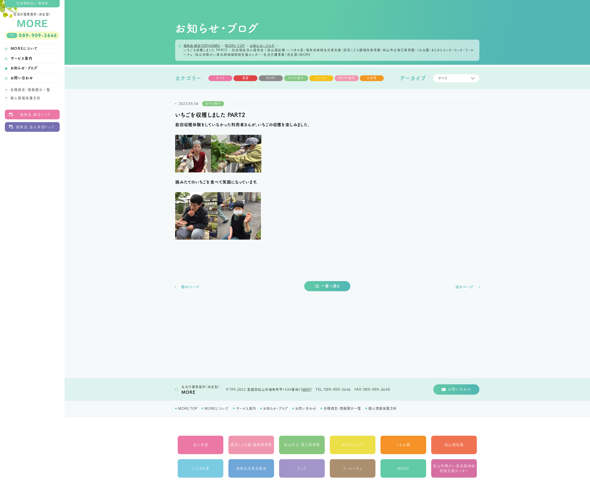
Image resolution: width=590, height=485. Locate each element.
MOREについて (24, 48)
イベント (321, 77)
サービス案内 (21, 58)
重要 (245, 77)
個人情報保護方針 (25, 98)
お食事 (372, 77)
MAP (306, 389)
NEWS (271, 77)
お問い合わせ (22, 78)
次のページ (464, 287)
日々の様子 (296, 77)
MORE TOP (187, 408)
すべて (220, 77)
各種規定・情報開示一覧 (30, 89)
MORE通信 (346, 77)
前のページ (190, 287)
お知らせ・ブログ (24, 68)
